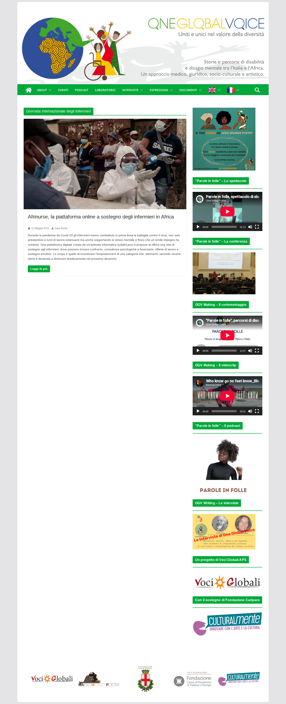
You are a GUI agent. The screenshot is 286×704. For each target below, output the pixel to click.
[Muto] (250, 227)
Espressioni (159, 90)
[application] (227, 211)
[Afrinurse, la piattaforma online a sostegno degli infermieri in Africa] (105, 164)
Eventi (63, 90)
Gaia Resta (61, 228)
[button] (49, 90)
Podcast (81, 90)
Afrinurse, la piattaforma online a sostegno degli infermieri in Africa (101, 217)
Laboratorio (105, 90)
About (42, 90)
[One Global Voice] (29, 90)
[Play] (198, 227)
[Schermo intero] (257, 227)
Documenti (188, 90)
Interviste (130, 90)
